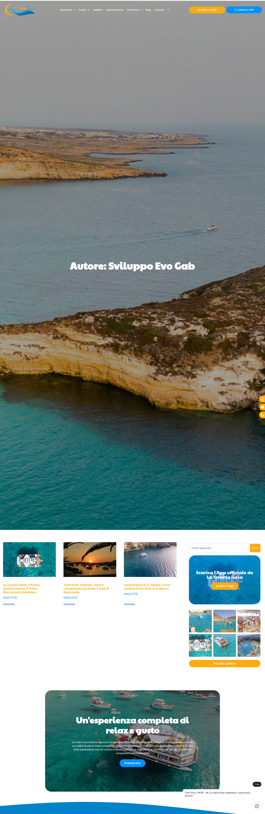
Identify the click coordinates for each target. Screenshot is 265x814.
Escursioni (66, 9)
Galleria (98, 9)
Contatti (159, 9)
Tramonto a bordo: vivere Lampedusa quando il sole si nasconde (86, 588)
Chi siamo (133, 9)
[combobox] (219, 548)
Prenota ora (132, 763)
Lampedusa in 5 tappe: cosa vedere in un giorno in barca (147, 587)
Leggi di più (10, 597)
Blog (148, 9)
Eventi (82, 9)
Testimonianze (114, 9)
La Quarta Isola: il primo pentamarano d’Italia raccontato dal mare (21, 588)
